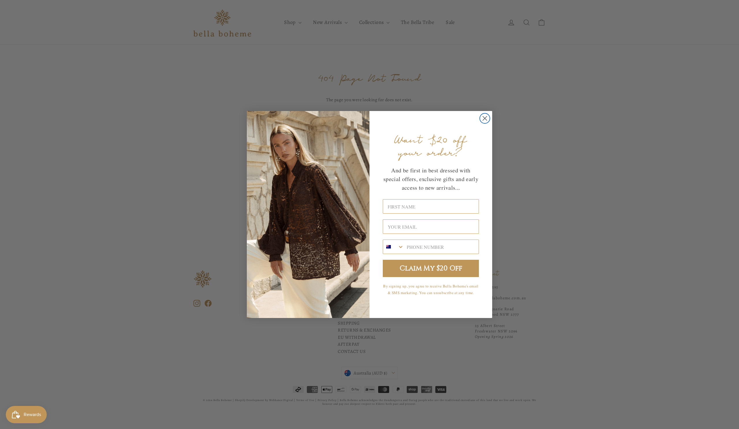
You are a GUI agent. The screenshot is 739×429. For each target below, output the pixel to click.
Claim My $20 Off (431, 268)
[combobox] (393, 247)
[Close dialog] (485, 118)
